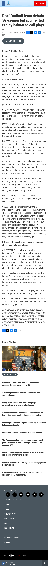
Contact (7, 509)
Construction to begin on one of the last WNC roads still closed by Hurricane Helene (23, 453)
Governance (8, 533)
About (6, 504)
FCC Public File (9, 528)
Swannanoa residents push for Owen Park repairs (22, 432)
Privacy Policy (9, 518)
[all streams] (45, 563)
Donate (41, 3)
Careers (7, 542)
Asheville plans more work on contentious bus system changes (21, 394)
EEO (5, 523)
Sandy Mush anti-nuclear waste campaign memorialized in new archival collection (19, 404)
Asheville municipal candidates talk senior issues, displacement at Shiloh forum (22, 473)
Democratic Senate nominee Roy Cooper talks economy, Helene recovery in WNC (20, 384)
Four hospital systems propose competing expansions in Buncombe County (24, 423)
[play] (3, 563)
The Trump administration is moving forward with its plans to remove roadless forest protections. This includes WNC (23, 442)
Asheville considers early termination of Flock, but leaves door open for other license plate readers (22, 413)
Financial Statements (11, 538)
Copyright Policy (10, 514)
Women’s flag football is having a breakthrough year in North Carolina (24, 463)
